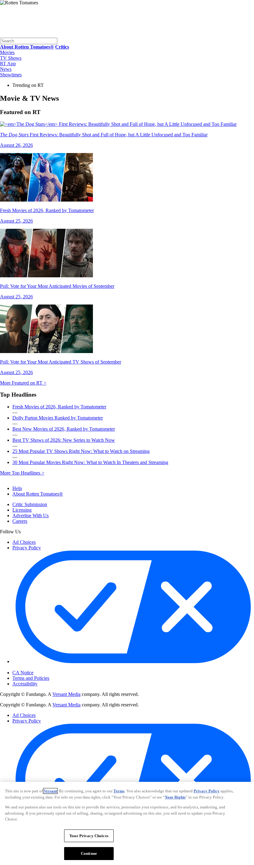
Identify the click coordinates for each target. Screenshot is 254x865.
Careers (19, 521)
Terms (119, 791)
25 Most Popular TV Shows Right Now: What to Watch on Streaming (81, 451)
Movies (7, 52)
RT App (8, 63)
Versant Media (66, 694)
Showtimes (11, 74)
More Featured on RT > (23, 383)
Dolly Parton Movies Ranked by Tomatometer (57, 417)
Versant (50, 791)
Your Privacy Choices (38, 667)
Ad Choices (24, 542)
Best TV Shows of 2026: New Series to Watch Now (63, 440)
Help (17, 488)
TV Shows (10, 58)
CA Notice (22, 672)
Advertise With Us (30, 515)
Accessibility (24, 683)
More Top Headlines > (22, 472)
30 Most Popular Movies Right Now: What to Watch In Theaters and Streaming (90, 462)
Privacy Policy (26, 547)
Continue (89, 853)
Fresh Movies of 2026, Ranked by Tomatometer (59, 406)
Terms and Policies (30, 678)
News (5, 69)
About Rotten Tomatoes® (37, 493)
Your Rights (175, 797)
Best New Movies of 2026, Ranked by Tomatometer (63, 429)
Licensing (22, 510)
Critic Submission (29, 504)
